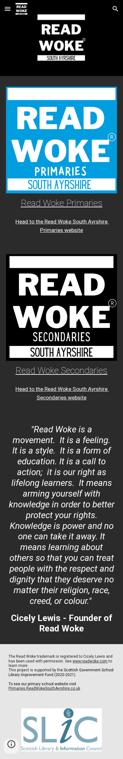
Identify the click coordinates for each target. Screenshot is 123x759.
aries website (70, 397)
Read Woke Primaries (61, 203)
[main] (61, 203)
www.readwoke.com (90, 661)
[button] (7, 8)
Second (46, 397)
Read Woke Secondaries (61, 370)
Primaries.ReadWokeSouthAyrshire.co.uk (44, 688)
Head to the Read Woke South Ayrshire (62, 389)
